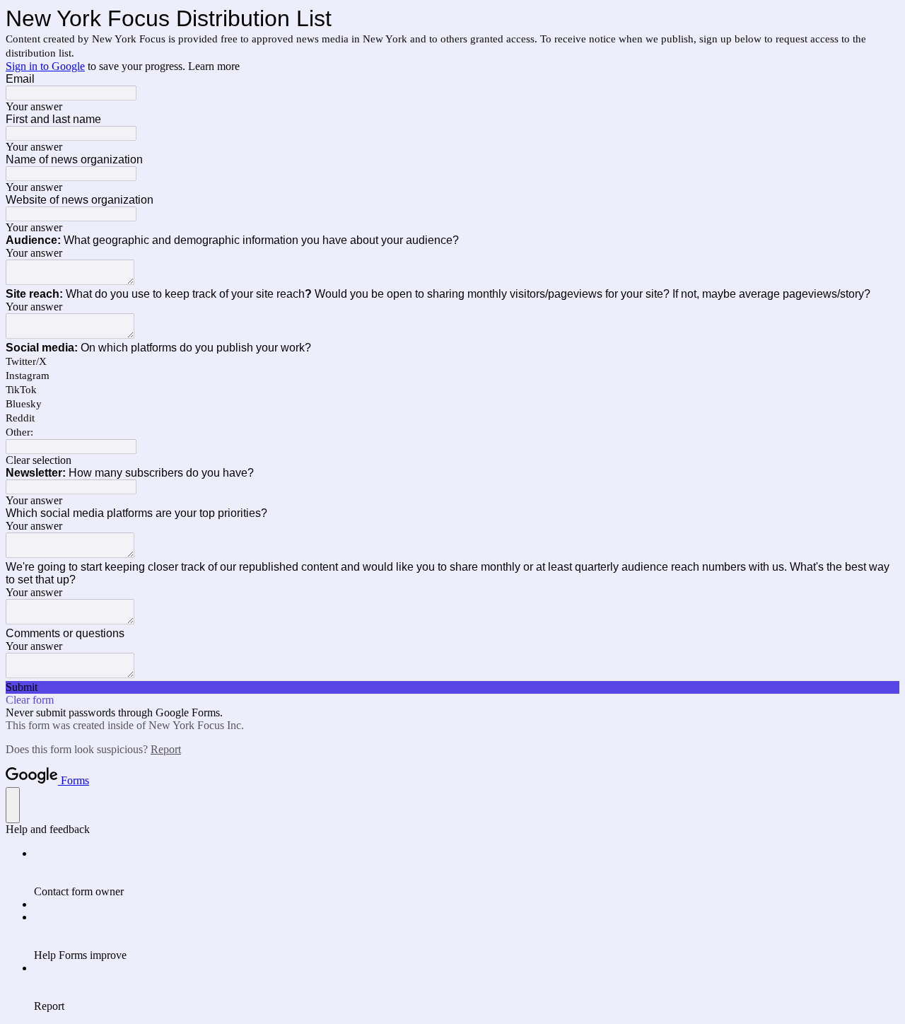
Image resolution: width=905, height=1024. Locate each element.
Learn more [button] (214, 66)
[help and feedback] (13, 805)
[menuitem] (466, 872)
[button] (452, 460)
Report (166, 749)
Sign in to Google (45, 66)
